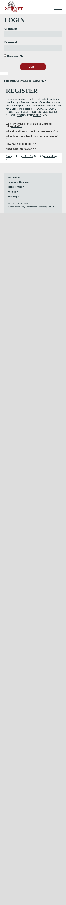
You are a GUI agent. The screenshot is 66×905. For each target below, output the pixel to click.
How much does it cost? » (21, 143)
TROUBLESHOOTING (29, 115)
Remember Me (14, 56)
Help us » (13, 191)
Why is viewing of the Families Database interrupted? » (29, 124)
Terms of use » (16, 186)
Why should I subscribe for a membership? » (32, 131)
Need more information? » (21, 148)
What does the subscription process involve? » (32, 137)
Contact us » (15, 177)
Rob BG (51, 207)
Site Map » (14, 196)
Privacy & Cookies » (19, 181)
